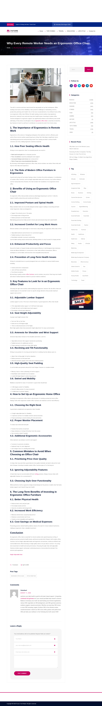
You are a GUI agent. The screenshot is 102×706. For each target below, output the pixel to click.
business (80, 192)
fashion (86, 225)
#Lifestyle (82, 179)
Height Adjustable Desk (16, 554)
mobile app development (77, 252)
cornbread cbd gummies (27, 598)
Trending (11, 24)
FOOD (70, 112)
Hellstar (83, 239)
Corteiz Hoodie (87, 202)
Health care (74, 239)
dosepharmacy (75, 211)
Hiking (72, 243)
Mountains (74, 262)
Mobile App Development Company (80, 257)
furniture (83, 229)
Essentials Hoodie (75, 225)
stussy (84, 271)
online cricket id (75, 266)
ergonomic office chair (41, 121)
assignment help (75, 188)
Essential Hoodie (75, 215)
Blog (85, 188)
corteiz (88, 197)
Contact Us (92, 31)
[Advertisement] (48, 11)
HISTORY (71, 119)
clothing (89, 192)
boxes (72, 192)
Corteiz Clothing (75, 202)
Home (41, 31)
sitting (36, 474)
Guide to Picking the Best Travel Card (15, 24)
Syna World (85, 275)
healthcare (81, 234)
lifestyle (87, 243)
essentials (86, 215)
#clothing (73, 174)
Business (71, 99)
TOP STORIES (51, 31)
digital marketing (83, 206)
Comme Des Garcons (76, 197)
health (73, 234)
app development (75, 183)
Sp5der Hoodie (75, 271)
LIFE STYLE (81, 31)
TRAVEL (61, 31)
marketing (73, 248)
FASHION (71, 106)
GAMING (71, 116)
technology (74, 280)
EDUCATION (71, 31)
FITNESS (71, 109)
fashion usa (74, 229)
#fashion (82, 174)
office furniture (30, 274)
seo (84, 266)
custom (73, 206)
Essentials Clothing (76, 220)
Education (85, 211)
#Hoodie (73, 179)
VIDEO (71, 132)
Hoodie (80, 243)
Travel (82, 280)
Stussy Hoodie (75, 275)
